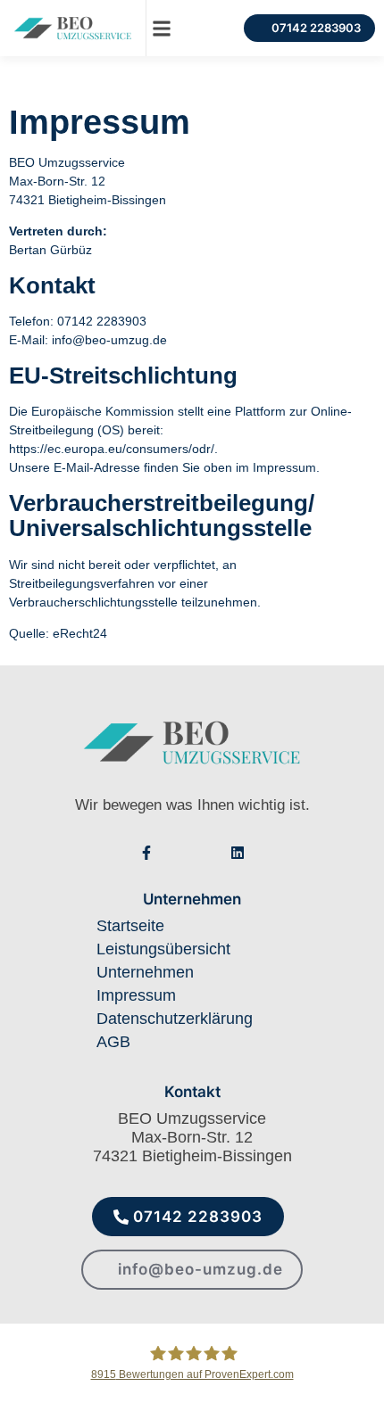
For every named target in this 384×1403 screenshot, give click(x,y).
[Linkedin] (237, 853)
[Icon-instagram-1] (177, 853)
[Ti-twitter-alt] (207, 853)
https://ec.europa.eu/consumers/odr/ (111, 449)
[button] (161, 28)
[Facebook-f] (146, 853)
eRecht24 (80, 633)
